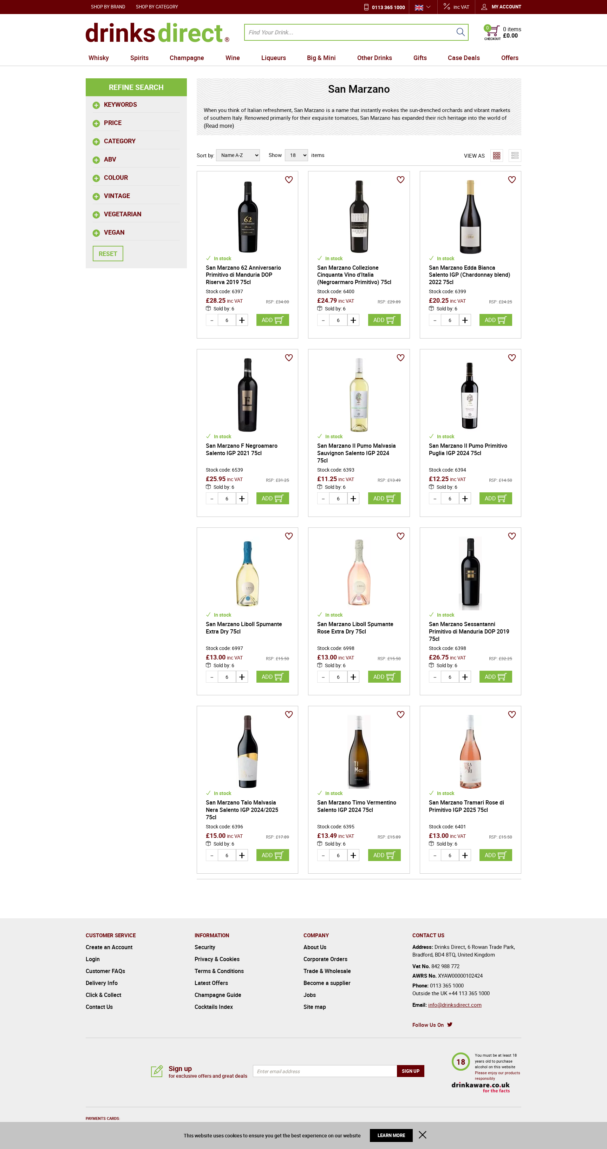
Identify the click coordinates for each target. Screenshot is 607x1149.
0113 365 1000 (388, 7)
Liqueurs (273, 57)
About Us (315, 947)
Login (93, 959)
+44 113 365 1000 (469, 993)
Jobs (310, 995)
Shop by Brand (108, 7)
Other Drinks (374, 57)
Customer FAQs (105, 971)
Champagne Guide (218, 995)
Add (267, 320)
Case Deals (464, 57)
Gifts (420, 57)
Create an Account (109, 947)
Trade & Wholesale (327, 971)
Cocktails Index (214, 1007)
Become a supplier (327, 983)
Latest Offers (211, 983)
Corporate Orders (325, 959)
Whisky (99, 57)
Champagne (187, 57)
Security (205, 947)
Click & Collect (103, 995)
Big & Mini (321, 57)
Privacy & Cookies (217, 959)
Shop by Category (157, 7)
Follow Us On (428, 1024)
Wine (233, 57)
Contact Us (99, 1007)
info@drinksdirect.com (455, 1004)
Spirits (139, 57)
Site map (315, 1007)
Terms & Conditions (219, 971)
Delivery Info (102, 983)
